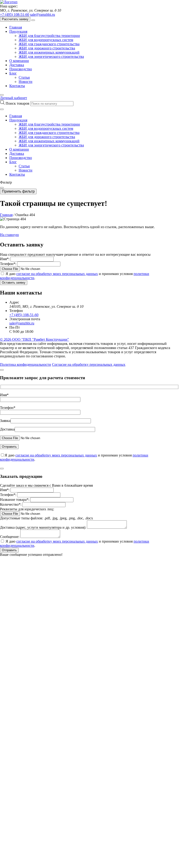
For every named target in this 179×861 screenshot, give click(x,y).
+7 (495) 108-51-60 (14, 14)
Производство (20, 69)
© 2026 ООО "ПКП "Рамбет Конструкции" (34, 339)
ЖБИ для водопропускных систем (46, 40)
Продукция (18, 31)
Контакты (17, 86)
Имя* (4, 395)
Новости (25, 82)
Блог (13, 73)
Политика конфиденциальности (25, 364)
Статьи (24, 77)
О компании (19, 61)
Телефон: (8, 264)
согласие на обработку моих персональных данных (57, 274)
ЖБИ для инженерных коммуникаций (49, 52)
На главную (9, 235)
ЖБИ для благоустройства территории (49, 36)
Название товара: (14, 500)
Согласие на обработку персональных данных (88, 364)
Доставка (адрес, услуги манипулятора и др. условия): (43, 527)
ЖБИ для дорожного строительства (47, 48)
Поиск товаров (18, 103)
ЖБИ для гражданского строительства (49, 44)
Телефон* (7, 408)
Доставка (16, 65)
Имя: (5, 259)
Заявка (5, 421)
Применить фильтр (18, 191)
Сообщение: (9, 537)
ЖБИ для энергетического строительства (51, 56)
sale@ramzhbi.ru (42, 14)
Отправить (9, 550)
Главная (15, 27)
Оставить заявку (13, 282)
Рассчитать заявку (15, 19)
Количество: (10, 504)
